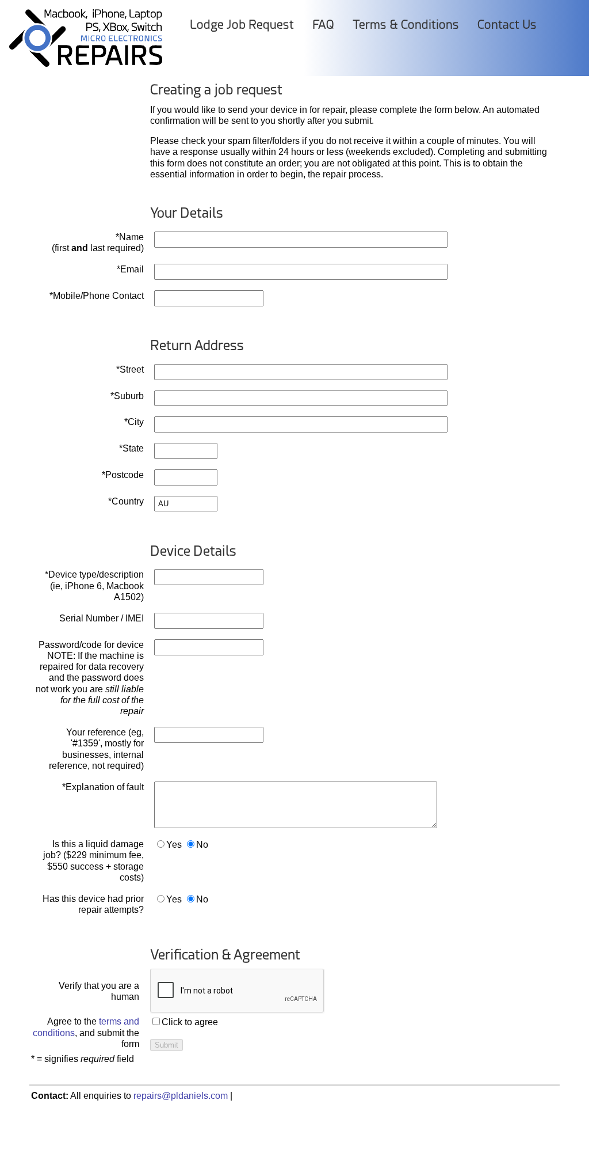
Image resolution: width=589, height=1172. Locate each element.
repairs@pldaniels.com (180, 1096)
